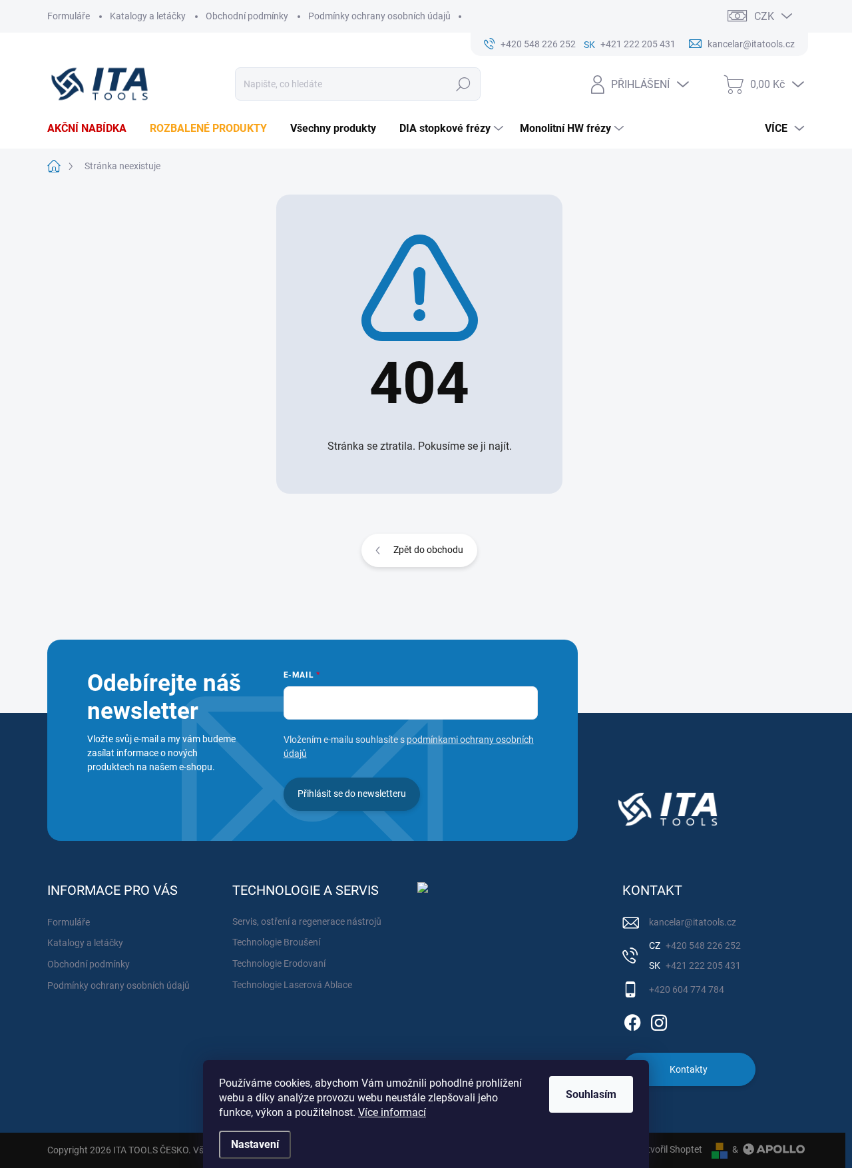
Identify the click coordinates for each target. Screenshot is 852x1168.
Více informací (392, 1112)
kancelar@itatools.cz (692, 922)
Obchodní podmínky (247, 16)
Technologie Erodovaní (278, 963)
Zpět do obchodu (428, 549)
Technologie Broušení (276, 942)
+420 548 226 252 (702, 945)
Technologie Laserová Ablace (292, 984)
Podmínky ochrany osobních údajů (379, 16)
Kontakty (689, 1069)
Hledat (463, 84)
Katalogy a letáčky (148, 16)
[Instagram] (659, 1020)
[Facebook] (632, 1020)
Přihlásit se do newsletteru (352, 793)
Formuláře (68, 16)
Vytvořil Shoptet (669, 1149)
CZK (764, 16)
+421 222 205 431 (702, 965)
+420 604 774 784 (686, 989)
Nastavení (255, 1144)
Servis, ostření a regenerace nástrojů (306, 921)
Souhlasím (591, 1094)
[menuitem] (91, 129)
